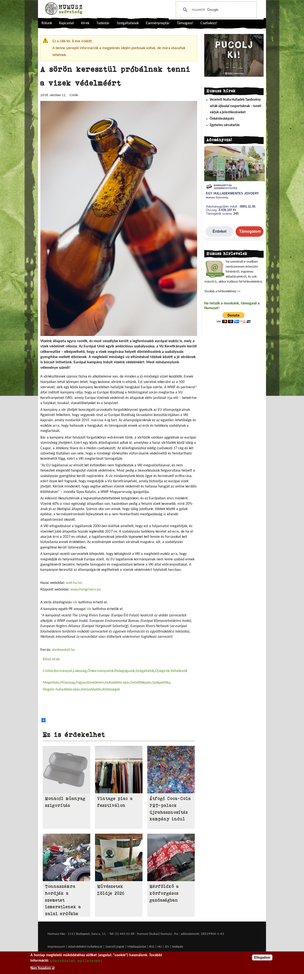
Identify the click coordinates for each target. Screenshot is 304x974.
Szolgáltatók (145, 671)
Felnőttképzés (141, 683)
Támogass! (185, 23)
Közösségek (111, 689)
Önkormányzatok (101, 671)
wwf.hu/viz (74, 583)
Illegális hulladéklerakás (61, 689)
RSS (151, 947)
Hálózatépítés (91, 689)
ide (75, 602)
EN (167, 947)
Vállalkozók (179, 671)
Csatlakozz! (208, 23)
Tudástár (103, 23)
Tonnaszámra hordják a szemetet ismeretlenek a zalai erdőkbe (63, 900)
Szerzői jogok (114, 947)
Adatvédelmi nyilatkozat (85, 947)
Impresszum (56, 947)
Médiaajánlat (137, 947)
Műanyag (67, 683)
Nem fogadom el (42, 967)
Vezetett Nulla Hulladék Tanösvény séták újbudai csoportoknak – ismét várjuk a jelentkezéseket (235, 106)
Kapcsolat (66, 23)
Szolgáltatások (128, 23)
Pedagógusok (124, 671)
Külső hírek (51, 659)
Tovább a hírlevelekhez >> (222, 291)
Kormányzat (63, 671)
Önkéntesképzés (222, 119)
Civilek (48, 671)
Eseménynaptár (158, 23)
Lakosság (80, 671)
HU (159, 947)
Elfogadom (262, 957)
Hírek (85, 23)
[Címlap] (63, 8)
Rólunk (47, 23)
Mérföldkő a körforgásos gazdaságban (164, 893)
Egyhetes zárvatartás (225, 125)
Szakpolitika (161, 683)
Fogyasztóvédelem (90, 683)
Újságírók (162, 671)
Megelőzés (51, 683)
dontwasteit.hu (63, 650)
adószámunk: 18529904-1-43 (202, 934)
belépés (177, 947)
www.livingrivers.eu (85, 589)
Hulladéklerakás (117, 683)
